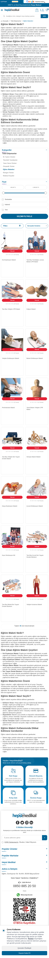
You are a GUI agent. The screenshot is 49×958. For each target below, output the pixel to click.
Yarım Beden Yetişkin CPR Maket (35, 408)
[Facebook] (17, 822)
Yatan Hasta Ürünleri (10, 163)
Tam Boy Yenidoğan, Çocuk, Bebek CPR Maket (35, 261)
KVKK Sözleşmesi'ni (11, 842)
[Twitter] (22, 822)
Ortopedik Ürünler (8, 166)
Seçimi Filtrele (24, 216)
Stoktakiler (8, 199)
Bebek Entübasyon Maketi (35, 358)
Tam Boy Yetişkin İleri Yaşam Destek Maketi (11, 457)
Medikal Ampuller (8, 176)
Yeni (6, 210)
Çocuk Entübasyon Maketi (35, 506)
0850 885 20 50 (24, 886)
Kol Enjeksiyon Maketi (9, 260)
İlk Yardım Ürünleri (9, 157)
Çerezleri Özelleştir (24, 948)
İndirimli (7, 204)
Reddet (31, 939)
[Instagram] (27, 822)
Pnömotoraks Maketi (8, 407)
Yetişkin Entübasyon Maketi (10, 358)
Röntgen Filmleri (8, 173)
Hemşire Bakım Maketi (33, 457)
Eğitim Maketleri (8, 169)
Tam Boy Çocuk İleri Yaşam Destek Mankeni (35, 556)
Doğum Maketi (31, 309)
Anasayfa (5, 21)
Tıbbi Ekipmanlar (16, 21)
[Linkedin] (31, 822)
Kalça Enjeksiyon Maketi (9, 506)
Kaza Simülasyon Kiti (8, 555)
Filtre (5, 226)
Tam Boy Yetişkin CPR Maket (11, 309)
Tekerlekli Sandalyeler (10, 160)
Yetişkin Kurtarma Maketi (34, 604)
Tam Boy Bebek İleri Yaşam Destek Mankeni (10, 605)
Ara (44, 16)
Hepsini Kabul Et (24, 953)
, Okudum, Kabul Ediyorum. (21, 842)
